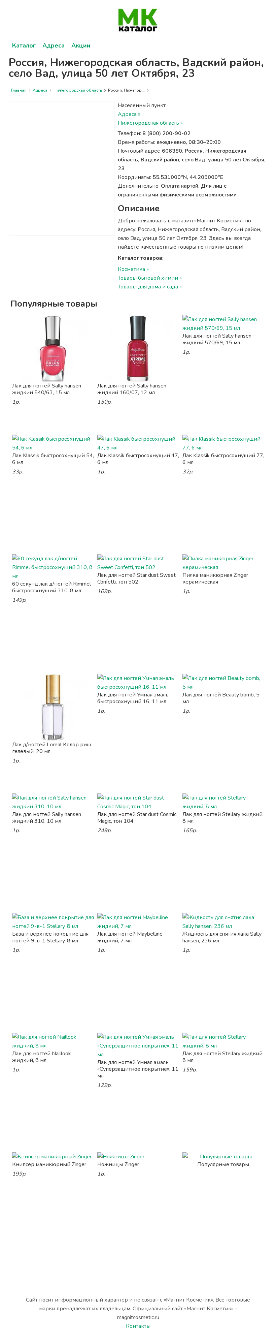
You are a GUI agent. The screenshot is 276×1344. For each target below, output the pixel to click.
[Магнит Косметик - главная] (138, 20)
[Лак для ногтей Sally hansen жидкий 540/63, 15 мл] (53, 348)
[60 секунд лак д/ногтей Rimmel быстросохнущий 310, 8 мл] (53, 567)
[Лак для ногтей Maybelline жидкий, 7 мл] (138, 922)
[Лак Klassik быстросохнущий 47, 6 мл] (138, 443)
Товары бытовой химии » (150, 278)
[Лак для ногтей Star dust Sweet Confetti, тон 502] (138, 563)
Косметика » (133, 269)
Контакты (138, 1326)
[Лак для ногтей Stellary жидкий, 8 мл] (223, 802)
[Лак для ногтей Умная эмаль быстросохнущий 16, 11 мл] (138, 682)
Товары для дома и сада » (150, 286)
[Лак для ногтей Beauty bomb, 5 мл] (223, 682)
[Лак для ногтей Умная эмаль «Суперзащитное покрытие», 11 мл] (138, 1046)
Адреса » (129, 114)
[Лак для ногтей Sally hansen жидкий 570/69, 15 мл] (223, 324)
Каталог (24, 45)
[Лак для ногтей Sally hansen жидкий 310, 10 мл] (53, 802)
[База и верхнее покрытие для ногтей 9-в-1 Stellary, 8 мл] (53, 922)
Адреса (53, 45)
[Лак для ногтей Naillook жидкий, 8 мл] (53, 1041)
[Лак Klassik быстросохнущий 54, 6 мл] (53, 443)
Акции (81, 45)
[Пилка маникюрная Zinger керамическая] (223, 563)
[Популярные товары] (223, 1156)
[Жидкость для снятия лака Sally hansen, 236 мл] (223, 922)
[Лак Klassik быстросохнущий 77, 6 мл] (223, 443)
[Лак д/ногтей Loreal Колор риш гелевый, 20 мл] (53, 707)
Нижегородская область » (150, 123)
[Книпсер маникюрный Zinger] (53, 1156)
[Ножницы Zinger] (138, 1156)
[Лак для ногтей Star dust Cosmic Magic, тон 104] (138, 802)
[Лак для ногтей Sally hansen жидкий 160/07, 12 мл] (138, 348)
